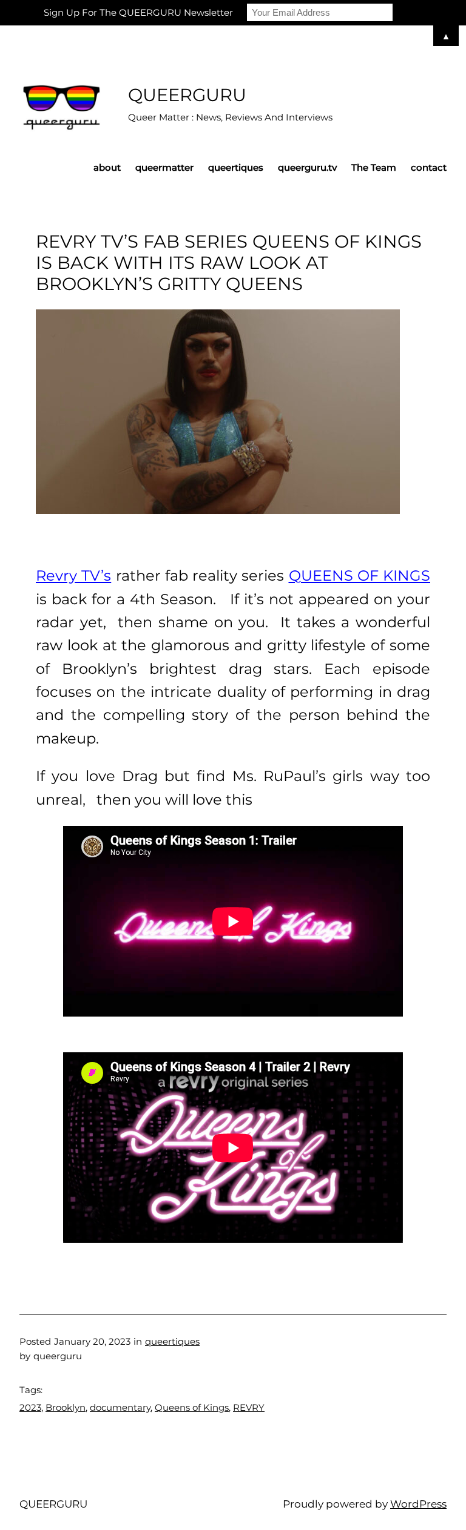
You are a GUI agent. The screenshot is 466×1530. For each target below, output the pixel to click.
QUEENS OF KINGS (360, 575)
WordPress (418, 1504)
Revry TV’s (73, 575)
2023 (30, 1407)
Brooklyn (66, 1407)
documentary (120, 1407)
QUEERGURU (187, 94)
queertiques (172, 1341)
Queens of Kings (192, 1407)
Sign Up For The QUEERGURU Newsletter (138, 12)
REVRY (249, 1407)
